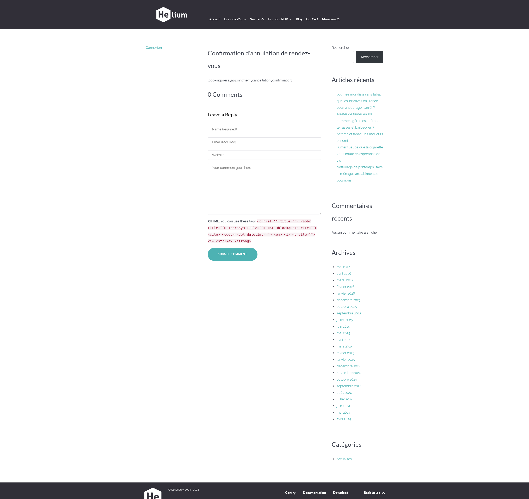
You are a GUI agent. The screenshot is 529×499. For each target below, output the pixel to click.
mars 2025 (345, 346)
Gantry (290, 492)
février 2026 (346, 287)
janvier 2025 (346, 360)
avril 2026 (344, 274)
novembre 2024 (349, 373)
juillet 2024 (345, 399)
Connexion (154, 48)
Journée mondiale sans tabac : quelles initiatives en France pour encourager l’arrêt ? (360, 101)
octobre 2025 (347, 307)
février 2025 (345, 353)
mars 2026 (345, 280)
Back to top (372, 492)
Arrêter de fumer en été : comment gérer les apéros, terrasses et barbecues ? (357, 120)
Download (340, 492)
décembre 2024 (349, 366)
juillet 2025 (345, 320)
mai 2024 (343, 412)
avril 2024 (344, 419)
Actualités (344, 459)
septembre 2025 (349, 313)
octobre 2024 (347, 379)
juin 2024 (343, 406)
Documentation (314, 492)
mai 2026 (343, 267)
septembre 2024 (349, 386)
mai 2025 (343, 333)
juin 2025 (343, 326)
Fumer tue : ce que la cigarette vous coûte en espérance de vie (360, 153)
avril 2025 (344, 340)
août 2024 (344, 393)
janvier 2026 (346, 293)
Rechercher (340, 48)
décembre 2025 (349, 300)
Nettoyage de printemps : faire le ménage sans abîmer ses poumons (360, 173)
